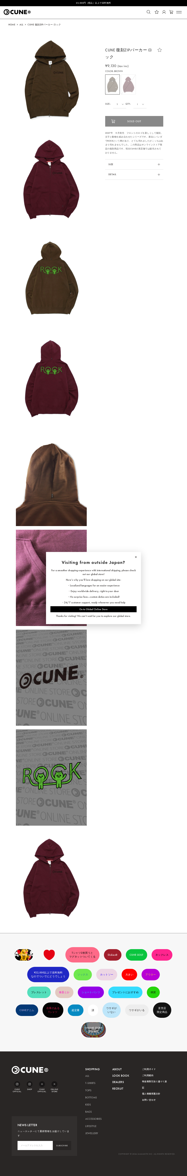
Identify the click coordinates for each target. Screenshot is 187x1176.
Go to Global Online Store (93, 609)
